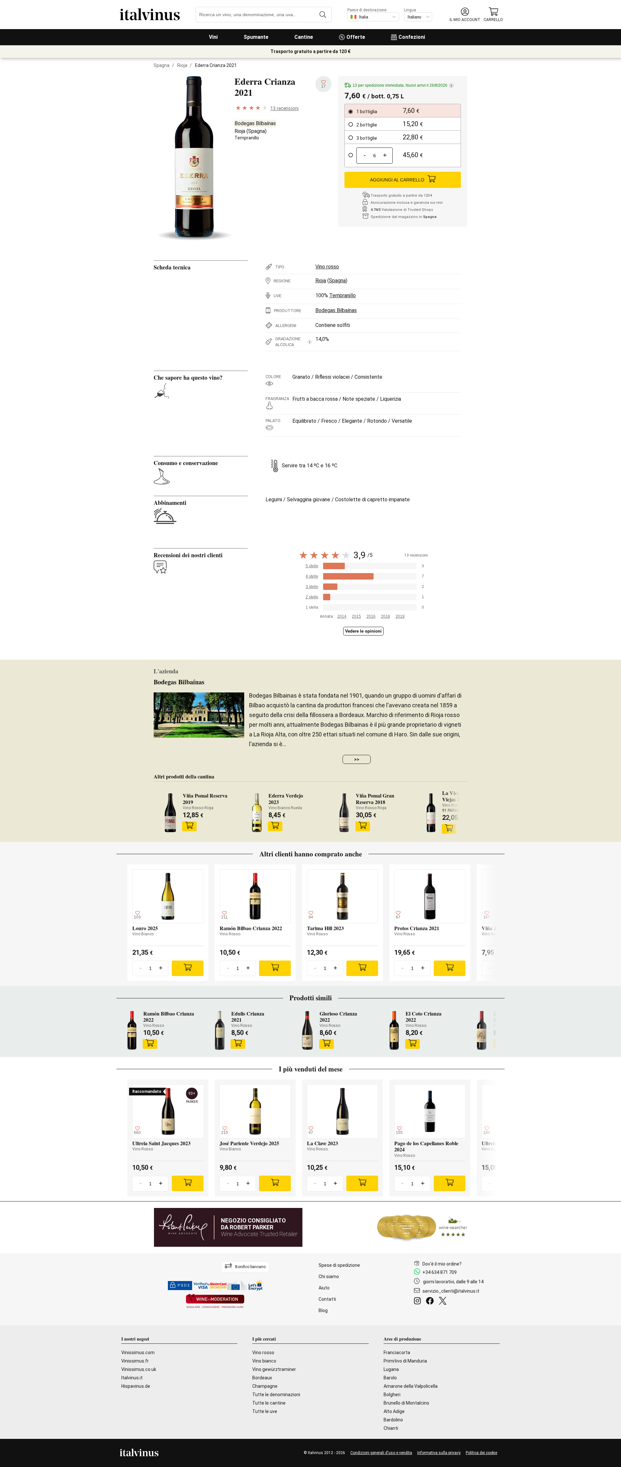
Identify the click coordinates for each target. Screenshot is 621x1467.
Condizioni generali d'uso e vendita (381, 1453)
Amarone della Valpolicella (411, 1386)
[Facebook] (431, 1301)
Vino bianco (264, 1361)
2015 (356, 616)
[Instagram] (418, 1301)
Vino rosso (327, 267)
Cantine (303, 37)
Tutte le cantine (269, 1403)
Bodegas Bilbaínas (255, 123)
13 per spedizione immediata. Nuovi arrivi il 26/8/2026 (402, 85)
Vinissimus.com (138, 1352)
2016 (371, 616)
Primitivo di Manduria (405, 1361)
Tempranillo (246, 137)
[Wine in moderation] (215, 1301)
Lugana (391, 1369)
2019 (400, 616)
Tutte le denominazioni (276, 1394)
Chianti (391, 1428)
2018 (385, 616)
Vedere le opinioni (363, 631)
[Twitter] (444, 1301)
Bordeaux (262, 1377)
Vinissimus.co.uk (138, 1369)
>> (356, 759)
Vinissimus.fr (135, 1361)
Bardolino (393, 1419)
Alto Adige (394, 1411)
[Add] (187, 968)
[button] (465, 14)
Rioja (182, 65)
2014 (341, 616)
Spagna (161, 65)
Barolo (390, 1377)
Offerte (355, 37)
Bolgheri (392, 1394)
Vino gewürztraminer (274, 1369)
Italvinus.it (132, 1377)
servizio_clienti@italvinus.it (450, 1291)
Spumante (256, 37)
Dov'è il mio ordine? (442, 1263)
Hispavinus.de (135, 1386)
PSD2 (184, 1285)
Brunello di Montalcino (406, 1403)
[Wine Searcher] (422, 1227)
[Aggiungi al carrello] (189, 826)
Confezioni (411, 37)
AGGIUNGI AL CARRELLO (397, 179)
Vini (213, 37)
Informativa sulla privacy (439, 1453)
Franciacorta (397, 1352)
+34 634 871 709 (439, 1272)
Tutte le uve (264, 1411)
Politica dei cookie (481, 1453)
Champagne (265, 1386)
